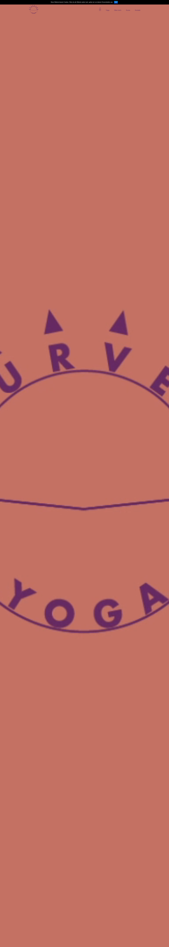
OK (116, 2)
